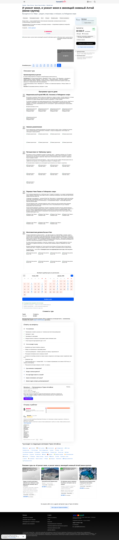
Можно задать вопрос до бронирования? (37, 381)
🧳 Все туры (67, 448)
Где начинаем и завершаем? (34, 368)
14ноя (44, 65)
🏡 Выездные (52, 458)
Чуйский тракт (49, 5)
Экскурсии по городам (28, 517)
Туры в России (30, 5)
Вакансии (50, 521)
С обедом (46, 458)
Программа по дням (34, 18)
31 (60, 292)
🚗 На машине (32, 448)
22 (45, 289)
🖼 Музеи (44, 454)
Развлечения (58, 458)
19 (35, 289)
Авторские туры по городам (29, 519)
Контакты (76, 524)
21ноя (51, 65)
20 (38, 289)
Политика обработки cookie (54, 527)
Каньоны (46, 456)
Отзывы (47, 18)
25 (31, 292)
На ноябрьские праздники (28, 452)
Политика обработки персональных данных (58, 525)
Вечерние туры (54, 452)
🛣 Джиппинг (25, 448)
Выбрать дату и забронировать (86, 43)
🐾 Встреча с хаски (64, 456)
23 (24, 292)
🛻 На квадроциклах (59, 448)
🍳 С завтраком (31, 458)
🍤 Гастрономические (68, 454)
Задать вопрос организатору (86, 47)
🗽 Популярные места (27, 460)
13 (38, 286)
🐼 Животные (25, 456)
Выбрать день (54, 18)
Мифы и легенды (39, 456)
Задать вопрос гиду (77, 522)
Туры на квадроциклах (43, 450)
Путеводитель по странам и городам (31, 521)
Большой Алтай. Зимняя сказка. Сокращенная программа (87, 482)
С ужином (25, 458)
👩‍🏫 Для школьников (50, 448)
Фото (42, 18)
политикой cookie (12, 537)
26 (35, 292)
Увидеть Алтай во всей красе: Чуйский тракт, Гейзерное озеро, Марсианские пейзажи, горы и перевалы (31, 483)
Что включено (30, 329)
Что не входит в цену (32, 344)
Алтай (62, 450)
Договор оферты (51, 529)
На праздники (37, 452)
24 (28, 292)
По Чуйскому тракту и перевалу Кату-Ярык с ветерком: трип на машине (68, 483)
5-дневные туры (26, 450)
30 (24, 294)
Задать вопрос (28, 398)
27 (38, 292)
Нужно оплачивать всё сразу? (34, 378)
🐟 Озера (67, 452)
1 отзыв (48, 33)
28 (42, 292)
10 (28, 286)
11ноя (41, 65)
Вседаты (59, 65)
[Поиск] (94, 1)
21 (42, 289)
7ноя (37, 65)
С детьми (51, 450)
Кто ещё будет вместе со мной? (35, 374)
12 (35, 286)
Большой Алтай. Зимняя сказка (49, 481)
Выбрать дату (48, 299)
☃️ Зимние (57, 450)
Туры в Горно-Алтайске (40, 5)
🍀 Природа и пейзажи (58, 454)
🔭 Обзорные (32, 456)
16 (24, 289)
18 (31, 289)
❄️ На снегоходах (34, 450)
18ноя (48, 65)
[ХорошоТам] (61, 1)
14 (42, 286)
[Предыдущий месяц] (24, 276)
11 (31, 286)
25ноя (55, 65)
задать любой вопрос (39, 319)
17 (28, 289)
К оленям (57, 456)
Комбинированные (45, 452)
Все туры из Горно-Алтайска (59, 507)
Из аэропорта (38, 454)
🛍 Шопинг (52, 456)
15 (45, 286)
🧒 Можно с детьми (40, 448)
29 (45, 292)
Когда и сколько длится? (33, 371)
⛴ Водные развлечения (68, 458)
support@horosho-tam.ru (79, 526)
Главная (24, 5)
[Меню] (24, 1)
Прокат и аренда (39, 458)
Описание (25, 18)
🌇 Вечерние (49, 454)
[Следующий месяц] (72, 276)
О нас (49, 519)
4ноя (33, 65)
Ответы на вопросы (64, 18)
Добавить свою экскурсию (29, 523)
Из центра (32, 454)
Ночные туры (60, 452)
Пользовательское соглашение (55, 523)
